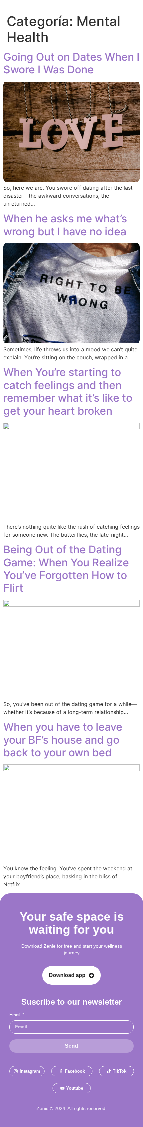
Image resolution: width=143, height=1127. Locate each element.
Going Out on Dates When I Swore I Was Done (71, 63)
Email (15, 1015)
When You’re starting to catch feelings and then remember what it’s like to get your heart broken (67, 391)
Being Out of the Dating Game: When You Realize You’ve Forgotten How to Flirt (66, 568)
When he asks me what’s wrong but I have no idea (65, 225)
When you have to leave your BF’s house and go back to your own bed (62, 739)
